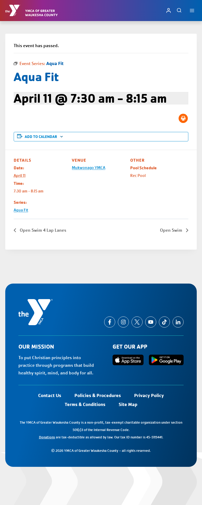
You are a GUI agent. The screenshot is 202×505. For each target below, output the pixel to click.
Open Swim (171, 230)
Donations (47, 437)
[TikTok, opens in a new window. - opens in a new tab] (164, 322)
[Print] (183, 118)
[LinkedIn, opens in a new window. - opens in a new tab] (178, 322)
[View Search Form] (179, 10)
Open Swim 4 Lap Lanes (42, 230)
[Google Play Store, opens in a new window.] (166, 360)
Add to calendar (41, 136)
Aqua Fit (21, 210)
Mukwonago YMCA (88, 167)
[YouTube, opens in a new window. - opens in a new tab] (150, 322)
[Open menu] (192, 10)
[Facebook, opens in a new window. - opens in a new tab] (109, 322)
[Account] (168, 10)
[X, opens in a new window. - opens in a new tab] (137, 322)
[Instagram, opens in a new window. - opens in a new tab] (123, 322)
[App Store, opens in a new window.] (128, 360)
